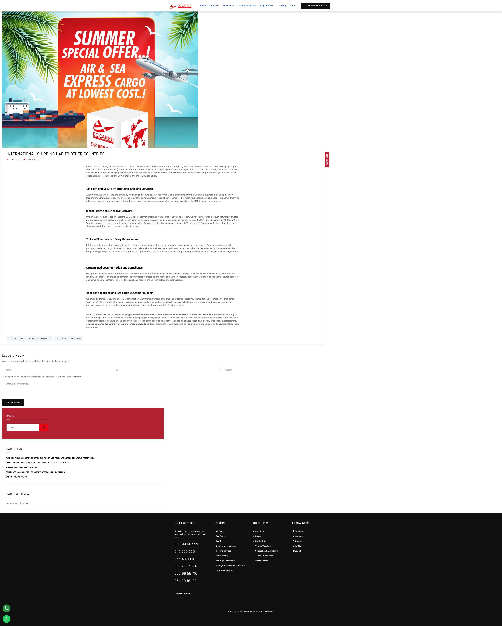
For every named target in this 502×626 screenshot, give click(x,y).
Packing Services (223, 551)
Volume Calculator (263, 546)
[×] (6, 619)
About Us (214, 5)
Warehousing (222, 556)
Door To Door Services (226, 546)
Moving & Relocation (225, 561)
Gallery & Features (247, 5)
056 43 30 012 (186, 558)
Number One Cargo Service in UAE (21, 467)
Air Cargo (220, 531)
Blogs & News (266, 5)
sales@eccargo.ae (182, 593)
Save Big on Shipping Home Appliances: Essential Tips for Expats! (37, 462)
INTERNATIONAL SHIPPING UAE (40, 338)
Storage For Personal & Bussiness (231, 565)
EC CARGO (250, 611)
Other (293, 5)
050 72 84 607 (186, 566)
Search (11, 416)
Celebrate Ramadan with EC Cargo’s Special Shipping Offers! (35, 472)
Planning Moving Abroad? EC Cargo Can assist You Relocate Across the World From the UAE (51, 458)
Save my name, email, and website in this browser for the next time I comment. (44, 376)
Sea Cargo (220, 536)
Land (218, 541)
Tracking (281, 5)
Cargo (18, 160)
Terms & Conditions (264, 556)
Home (203, 5)
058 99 (181, 544)
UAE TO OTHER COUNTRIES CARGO (68, 338)
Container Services (224, 570)
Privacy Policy (261, 561)
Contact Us (260, 541)
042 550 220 (185, 551)
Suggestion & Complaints (266, 551)
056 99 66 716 (186, 573)
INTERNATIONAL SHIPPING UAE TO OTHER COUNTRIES (56, 154)
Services (227, 5)
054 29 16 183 (186, 580)
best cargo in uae (16, 338)
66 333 (192, 544)
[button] (315, 6)
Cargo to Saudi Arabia (16, 477)
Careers (258, 536)
